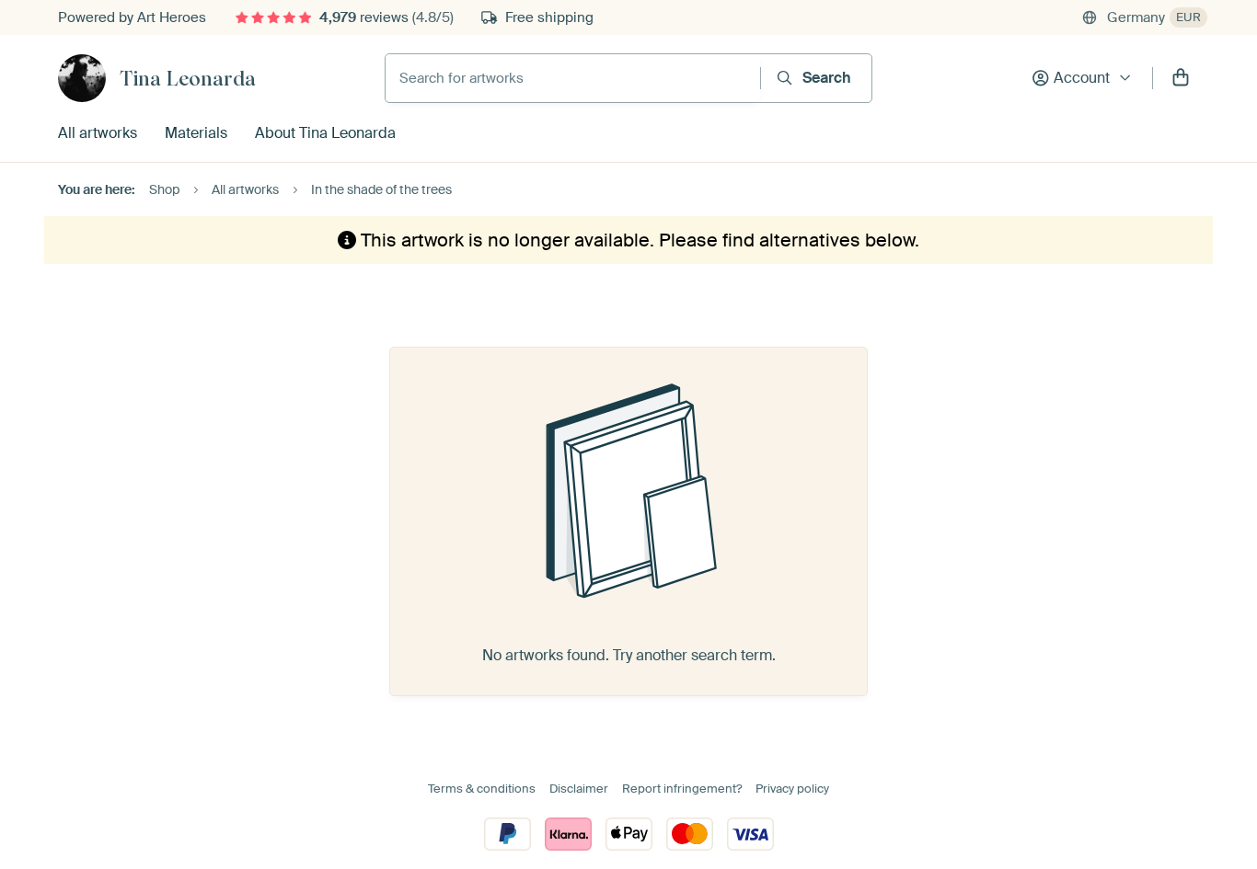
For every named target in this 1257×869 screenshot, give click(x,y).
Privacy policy (792, 788)
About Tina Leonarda (325, 133)
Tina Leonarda (188, 78)
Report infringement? (682, 788)
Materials (196, 133)
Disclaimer (578, 788)
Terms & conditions (482, 788)
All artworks (97, 133)
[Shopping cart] (1180, 78)
